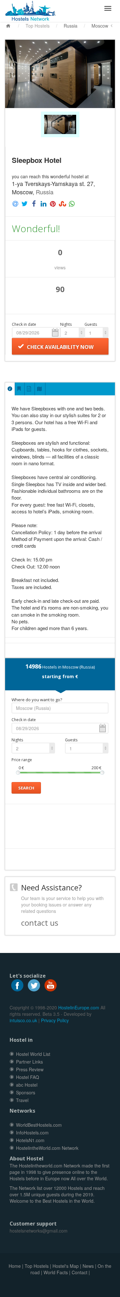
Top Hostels (38, 25)
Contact (79, 1272)
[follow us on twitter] (34, 984)
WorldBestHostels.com (39, 1125)
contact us (39, 922)
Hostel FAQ (27, 1077)
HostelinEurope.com (78, 1007)
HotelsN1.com (30, 1140)
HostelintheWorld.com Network (47, 1148)
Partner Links (29, 1061)
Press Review (30, 1069)
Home (15, 1266)
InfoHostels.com (32, 1132)
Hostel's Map (65, 1266)
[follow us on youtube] (50, 984)
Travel (22, 1100)
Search (26, 788)
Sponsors (25, 1092)
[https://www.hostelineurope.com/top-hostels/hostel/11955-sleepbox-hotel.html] (33, 10)
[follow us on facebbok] (17, 984)
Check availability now (60, 346)
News (88, 1266)
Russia (70, 25)
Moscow (100, 25)
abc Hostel (26, 1085)
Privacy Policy (55, 1020)
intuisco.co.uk (23, 1020)
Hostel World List (33, 1054)
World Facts (56, 1272)
